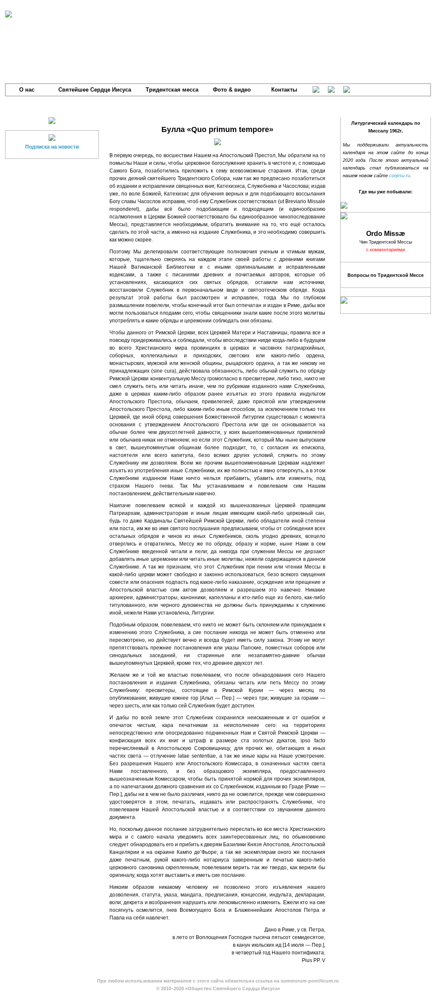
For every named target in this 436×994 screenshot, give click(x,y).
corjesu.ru (399, 175)
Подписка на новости (52, 147)
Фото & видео (232, 89)
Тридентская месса (172, 89)
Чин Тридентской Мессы (385, 242)
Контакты (284, 89)
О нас (26, 89)
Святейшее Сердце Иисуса (94, 89)
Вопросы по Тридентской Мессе (385, 275)
